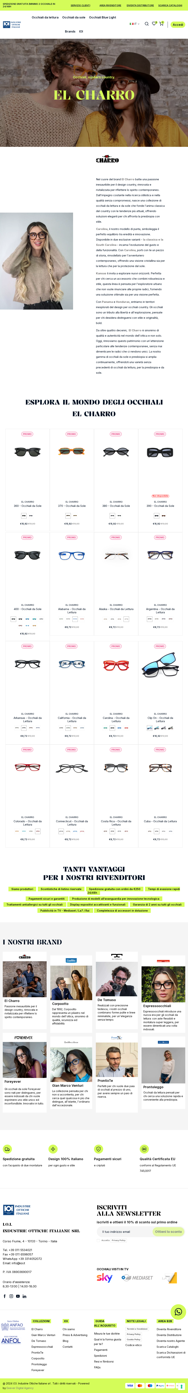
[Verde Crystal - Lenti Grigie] (119, 516)
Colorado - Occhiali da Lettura (28, 823)
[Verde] (61, 619)
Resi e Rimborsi (104, 1361)
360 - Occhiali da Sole (27, 506)
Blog (65, 1341)
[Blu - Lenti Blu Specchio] (149, 728)
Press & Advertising (75, 1335)
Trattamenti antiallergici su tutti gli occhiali (34, 904)
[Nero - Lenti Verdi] (24, 516)
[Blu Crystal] (170, 831)
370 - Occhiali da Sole (72, 506)
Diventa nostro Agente (171, 1341)
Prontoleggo (153, 1087)
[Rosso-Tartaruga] (170, 619)
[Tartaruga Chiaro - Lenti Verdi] (75, 516)
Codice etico (133, 1345)
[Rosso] (82, 619)
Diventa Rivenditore (169, 1329)
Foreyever (13, 1081)
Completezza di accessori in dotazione (122, 910)
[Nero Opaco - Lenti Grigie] (20, 619)
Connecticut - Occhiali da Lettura (72, 823)
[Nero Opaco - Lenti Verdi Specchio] (34, 619)
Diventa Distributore (140, 5)
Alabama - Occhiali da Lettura (72, 610)
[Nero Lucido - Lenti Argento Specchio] (41, 619)
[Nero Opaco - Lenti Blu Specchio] (27, 619)
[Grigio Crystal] (163, 831)
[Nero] (68, 619)
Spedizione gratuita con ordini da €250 (114, 889)
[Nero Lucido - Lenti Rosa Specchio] (20, 625)
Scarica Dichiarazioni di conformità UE (171, 1355)
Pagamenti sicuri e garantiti (47, 898)
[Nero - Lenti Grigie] (112, 516)
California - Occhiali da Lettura (72, 719)
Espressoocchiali (157, 1006)
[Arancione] (17, 831)
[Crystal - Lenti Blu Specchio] (27, 625)
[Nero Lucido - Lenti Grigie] (13, 619)
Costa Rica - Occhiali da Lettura (116, 823)
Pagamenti (100, 1350)
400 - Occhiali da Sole (27, 609)
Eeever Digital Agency (20, 1388)
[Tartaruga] (119, 619)
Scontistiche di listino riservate (61, 889)
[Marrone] (61, 728)
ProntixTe (105, 1081)
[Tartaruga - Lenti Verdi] (170, 728)
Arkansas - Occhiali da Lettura (28, 719)
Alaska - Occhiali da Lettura (116, 609)
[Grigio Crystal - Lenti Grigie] (31, 516)
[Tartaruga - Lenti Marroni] (163, 516)
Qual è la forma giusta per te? (107, 1342)
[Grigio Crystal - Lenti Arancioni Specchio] (34, 625)
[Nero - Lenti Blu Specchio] (156, 728)
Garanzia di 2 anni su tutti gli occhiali (157, 904)
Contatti (68, 1346)
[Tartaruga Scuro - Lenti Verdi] (68, 516)
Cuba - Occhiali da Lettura (160, 821)
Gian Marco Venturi (67, 1085)
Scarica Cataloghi (170, 5)
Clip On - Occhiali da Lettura (160, 719)
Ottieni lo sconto (168, 1232)
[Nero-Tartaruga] (112, 831)
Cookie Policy (133, 1339)
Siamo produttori (22, 889)
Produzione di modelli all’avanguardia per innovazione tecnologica (115, 898)
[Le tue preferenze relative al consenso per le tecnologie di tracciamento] (181, 1386)
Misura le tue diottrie (107, 1333)
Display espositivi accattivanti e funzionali (97, 904)
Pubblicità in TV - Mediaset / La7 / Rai (65, 910)
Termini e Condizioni (137, 1329)
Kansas (101, 273)
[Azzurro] (24, 831)
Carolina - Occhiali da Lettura (116, 719)
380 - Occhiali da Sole (116, 506)
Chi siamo (69, 1329)
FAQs (97, 1367)
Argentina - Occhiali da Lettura (160, 610)
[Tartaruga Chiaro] (105, 619)
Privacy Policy (118, 1240)
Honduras (123, 302)
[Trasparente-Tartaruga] (126, 619)
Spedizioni (100, 1355)
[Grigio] (156, 619)
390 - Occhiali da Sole (160, 506)
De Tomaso (107, 1000)
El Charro (128, 179)
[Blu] (75, 619)
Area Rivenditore (110, 5)
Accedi (178, 24)
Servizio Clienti (80, 5)
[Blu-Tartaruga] (163, 619)
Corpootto (60, 1004)
